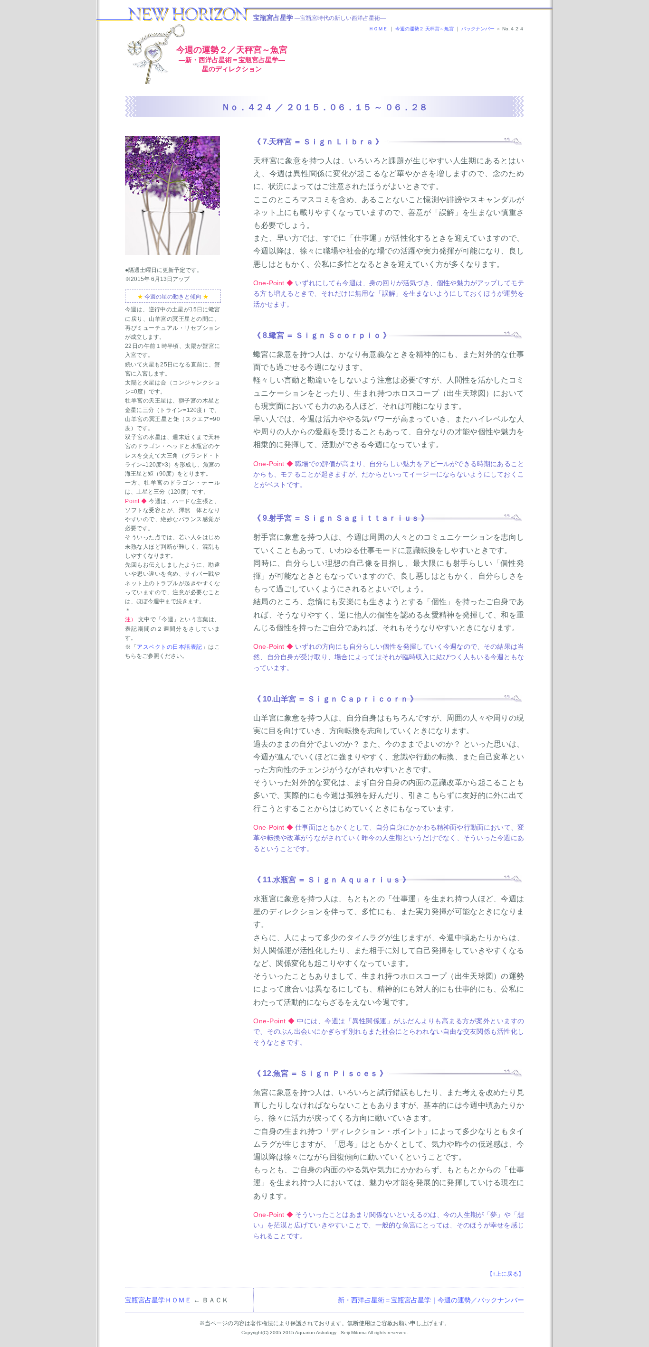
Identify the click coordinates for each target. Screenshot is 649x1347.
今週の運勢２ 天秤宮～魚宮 (424, 28)
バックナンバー (478, 28)
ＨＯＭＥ (378, 28)
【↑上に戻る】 (505, 1274)
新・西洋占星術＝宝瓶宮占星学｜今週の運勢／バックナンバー (431, 1300)
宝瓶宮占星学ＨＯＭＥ (158, 1300)
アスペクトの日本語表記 (169, 647)
